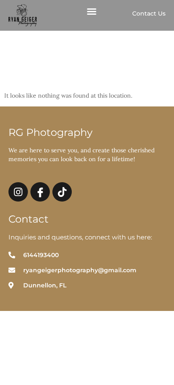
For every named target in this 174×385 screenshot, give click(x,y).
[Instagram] (18, 192)
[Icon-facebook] (40, 192)
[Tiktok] (62, 192)
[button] (91, 11)
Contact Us (149, 13)
